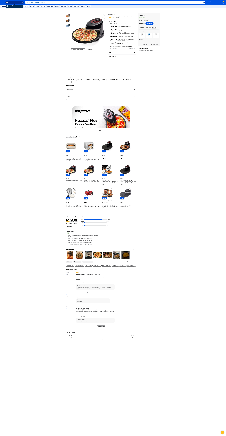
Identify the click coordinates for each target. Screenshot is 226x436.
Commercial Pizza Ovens (71, 337)
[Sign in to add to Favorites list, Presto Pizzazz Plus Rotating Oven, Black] (111, 142)
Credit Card (83, 6)
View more (100, 210)
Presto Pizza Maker (131, 335)
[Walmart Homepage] (2, 2)
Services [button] (11, 6)
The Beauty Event (50, 6)
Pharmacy (37, 6)
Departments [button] (4, 6)
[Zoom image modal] (103, 21)
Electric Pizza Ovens (70, 335)
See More (100, 130)
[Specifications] (134, 93)
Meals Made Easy (64, 6)
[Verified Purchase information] (87, 292)
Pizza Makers (69, 339)
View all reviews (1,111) (101, 326)
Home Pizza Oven (101, 337)
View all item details (113, 48)
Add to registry (155, 44)
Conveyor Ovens (131, 341)
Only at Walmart (76, 6)
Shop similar (149, 23)
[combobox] (115, 2)
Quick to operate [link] (71, 238)
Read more (78, 279)
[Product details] (134, 89)
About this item (70, 85)
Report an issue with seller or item (146, 41)
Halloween (26, 6)
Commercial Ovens (70, 341)
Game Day (57, 6)
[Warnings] (134, 100)
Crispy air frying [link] (71, 242)
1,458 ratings (117, 17)
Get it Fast (32, 6)
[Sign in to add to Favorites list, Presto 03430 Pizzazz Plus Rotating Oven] (75, 165)
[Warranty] (134, 96)
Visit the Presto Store (111, 14)
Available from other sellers (143, 20)
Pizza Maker (100, 335)
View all (134, 249)
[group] (113, 17)
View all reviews (69, 226)
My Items (70, 6)
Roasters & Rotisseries (101, 341)
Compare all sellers (150, 50)
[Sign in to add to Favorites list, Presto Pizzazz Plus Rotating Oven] (129, 142)
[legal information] (148, 19)
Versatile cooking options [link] (73, 240)
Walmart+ (89, 6)
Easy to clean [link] (70, 244)
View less (97, 245)
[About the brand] (134, 103)
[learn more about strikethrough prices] (151, 15)
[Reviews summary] (114, 17)
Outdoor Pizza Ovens (132, 339)
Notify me (154, 27)
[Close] (21, 6)
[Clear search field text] (201, 2)
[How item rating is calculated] (76, 223)
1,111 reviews (76, 221)
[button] (209, 2)
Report (88, 282)
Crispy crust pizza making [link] (73, 235)
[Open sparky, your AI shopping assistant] (222, 432)
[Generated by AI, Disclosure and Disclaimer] (134, 48)
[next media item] (103, 30)
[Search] (204, 2)
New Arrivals (43, 6)
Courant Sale (130, 337)
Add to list (145, 44)
